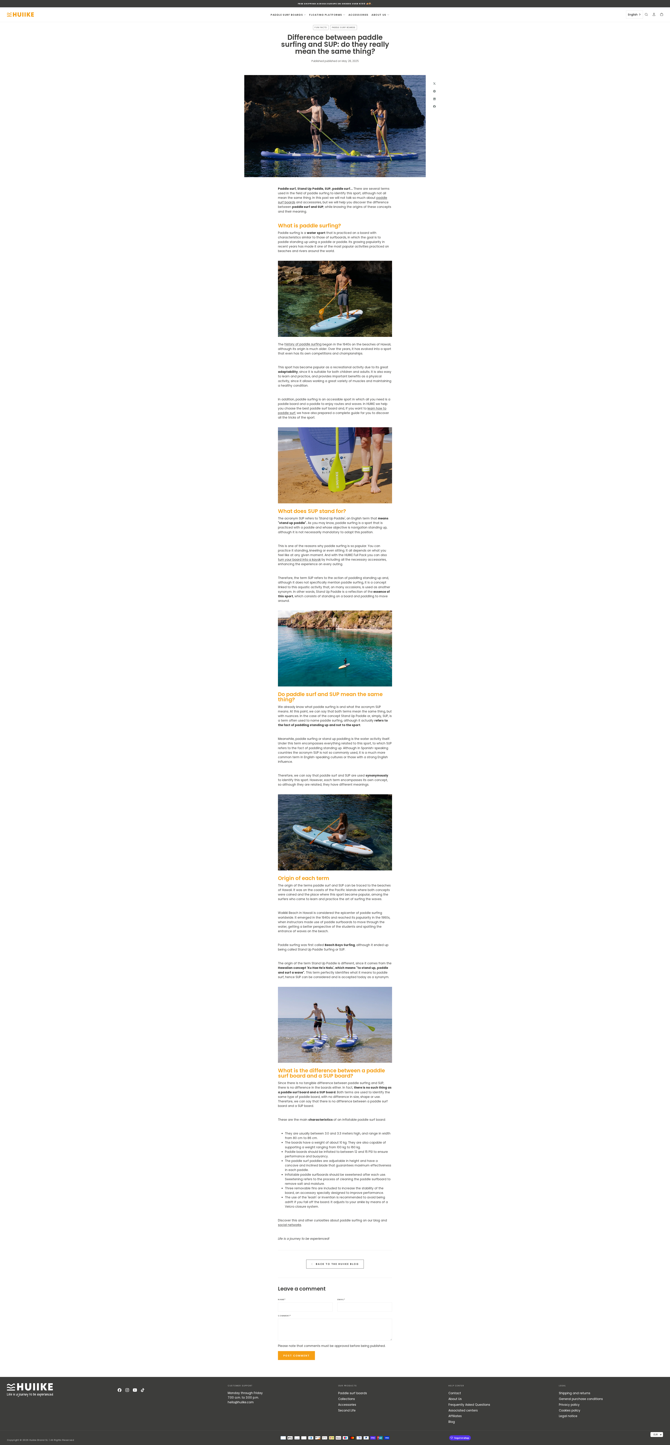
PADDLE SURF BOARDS (287, 15)
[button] (646, 14)
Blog (451, 1422)
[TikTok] (142, 1390)
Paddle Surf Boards (343, 27)
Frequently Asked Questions (469, 1405)
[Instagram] (127, 1390)
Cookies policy (569, 1410)
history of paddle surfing (303, 344)
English (633, 15)
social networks (289, 1225)
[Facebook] (119, 1390)
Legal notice (568, 1416)
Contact (454, 1393)
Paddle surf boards (352, 1393)
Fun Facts (321, 27)
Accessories (347, 1405)
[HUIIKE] (30, 1390)
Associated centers (463, 1410)
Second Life (347, 1410)
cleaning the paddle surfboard (363, 1179)
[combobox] (634, 14)
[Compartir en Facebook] (434, 106)
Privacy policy (569, 1405)
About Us (455, 1399)
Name (282, 1299)
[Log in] (654, 14)
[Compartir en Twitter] (434, 83)
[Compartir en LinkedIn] (434, 99)
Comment (284, 1316)
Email (341, 1299)
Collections (346, 1399)
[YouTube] (135, 1390)
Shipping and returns (574, 1393)
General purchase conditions (581, 1399)
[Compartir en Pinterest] (434, 91)
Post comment (296, 1355)
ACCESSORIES (358, 15)
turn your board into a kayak (299, 559)
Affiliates (455, 1416)
